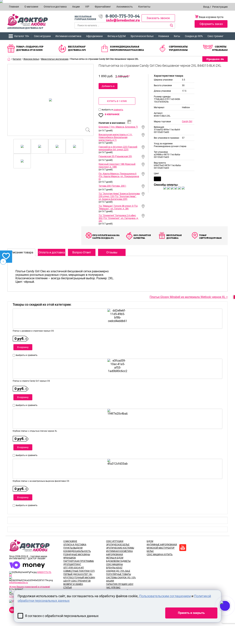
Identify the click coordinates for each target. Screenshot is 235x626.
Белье (150, 551)
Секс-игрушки (42, 36)
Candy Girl (187, 121)
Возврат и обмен (73, 584)
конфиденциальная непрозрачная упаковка (127, 48)
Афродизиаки (94, 36)
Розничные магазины (76, 554)
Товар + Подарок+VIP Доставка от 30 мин (29, 48)
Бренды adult (114, 567)
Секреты (220, 46)
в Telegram (220, 50)
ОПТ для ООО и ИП (73, 567)
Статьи (67, 587)
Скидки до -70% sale (118, 571)
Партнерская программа (78, 561)
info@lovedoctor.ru (123, 20)
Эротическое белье (141, 36)
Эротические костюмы (120, 548)
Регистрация (220, 6)
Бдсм (150, 541)
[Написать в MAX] (230, 613)
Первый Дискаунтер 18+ (77, 574)
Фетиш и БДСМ (116, 36)
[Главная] (9, 59)
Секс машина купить (160, 554)
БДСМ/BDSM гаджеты (118, 561)
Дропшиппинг (72, 564)
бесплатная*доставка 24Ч (77, 48)
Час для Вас (113, 587)
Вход (206, 6)
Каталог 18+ (21, 36)
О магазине (70, 541)
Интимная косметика (68, 36)
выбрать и (107, 109)
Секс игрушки (114, 541)
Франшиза (69, 558)
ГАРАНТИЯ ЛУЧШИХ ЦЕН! (119, 584)
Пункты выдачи (73, 548)
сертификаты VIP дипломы (178, 48)
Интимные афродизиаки (162, 544)
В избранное (112, 114)
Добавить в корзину (108, 87)
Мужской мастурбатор (161, 548)
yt (182, 547)
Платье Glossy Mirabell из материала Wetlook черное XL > (189, 297)
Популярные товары (118, 574)
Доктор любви (27, 20)
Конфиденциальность (77, 551)
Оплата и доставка (74, 544)
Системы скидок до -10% (121, 577)
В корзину (22, 347)
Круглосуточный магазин (79, 577)
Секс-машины (114, 564)
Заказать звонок (158, 18)
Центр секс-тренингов (77, 581)
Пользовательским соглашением (165, 596)
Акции (110, 581)
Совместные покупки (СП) (79, 571)
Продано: (215, 59)
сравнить (118, 109)
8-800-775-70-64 (122, 16)
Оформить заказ (211, 24)
